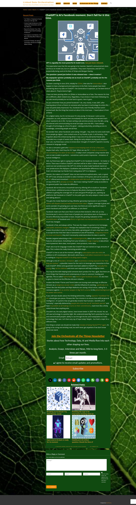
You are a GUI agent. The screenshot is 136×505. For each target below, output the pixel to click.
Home (25, 10)
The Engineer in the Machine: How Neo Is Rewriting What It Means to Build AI (32, 36)
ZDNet (80, 83)
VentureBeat (97, 83)
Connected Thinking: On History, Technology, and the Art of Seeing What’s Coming (32, 42)
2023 (29, 10)
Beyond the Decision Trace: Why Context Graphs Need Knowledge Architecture (32, 30)
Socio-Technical (82, 446)
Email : (62, 358)
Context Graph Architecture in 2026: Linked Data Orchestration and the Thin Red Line (33, 24)
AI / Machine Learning (61, 446)
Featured (75, 446)
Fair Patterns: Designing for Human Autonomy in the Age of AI (33, 19)
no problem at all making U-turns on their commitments (70, 306)
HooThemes (108, 502)
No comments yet (94, 446)
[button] (111, 3)
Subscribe (78, 368)
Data (72, 446)
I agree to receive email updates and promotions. (79, 363)
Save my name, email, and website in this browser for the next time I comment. (105, 478)
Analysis (68, 446)
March (34, 10)
